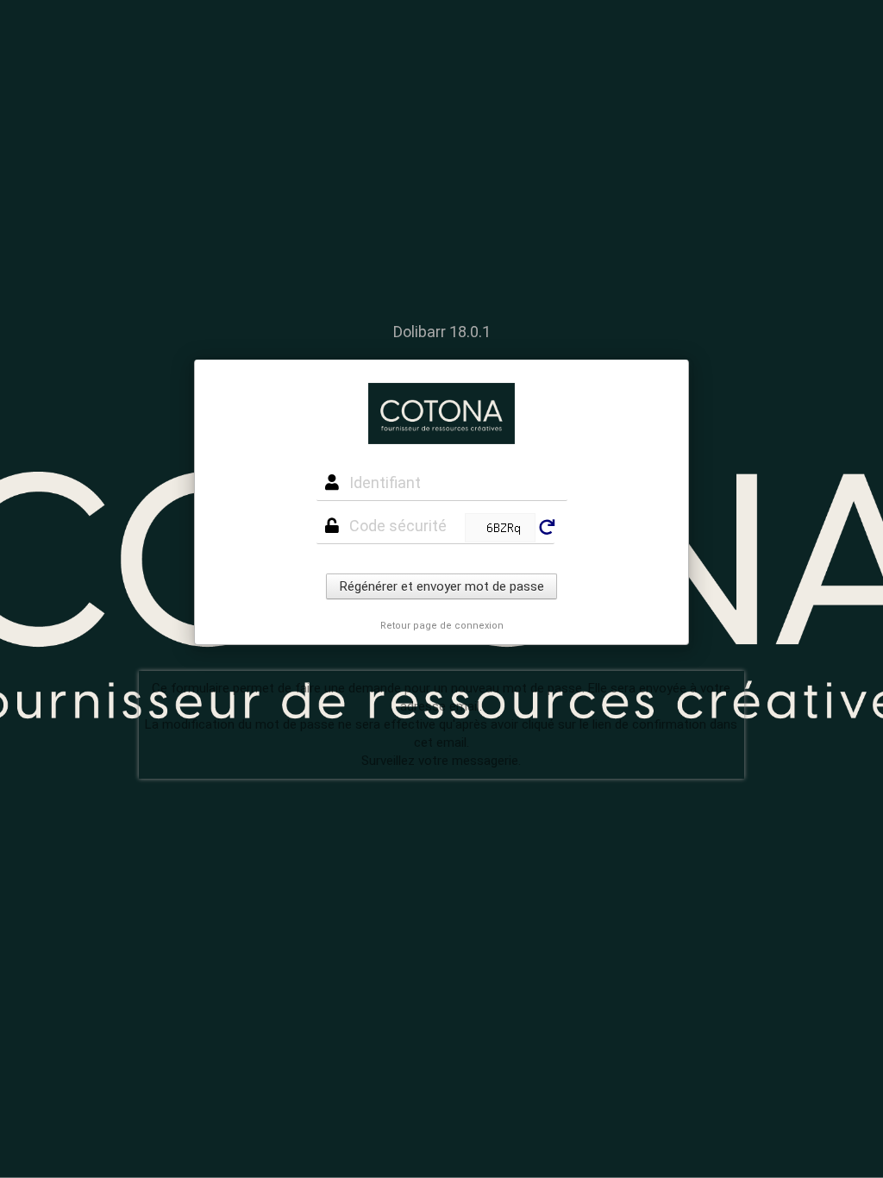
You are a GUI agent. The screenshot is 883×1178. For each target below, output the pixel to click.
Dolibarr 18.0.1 (442, 332)
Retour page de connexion (442, 625)
